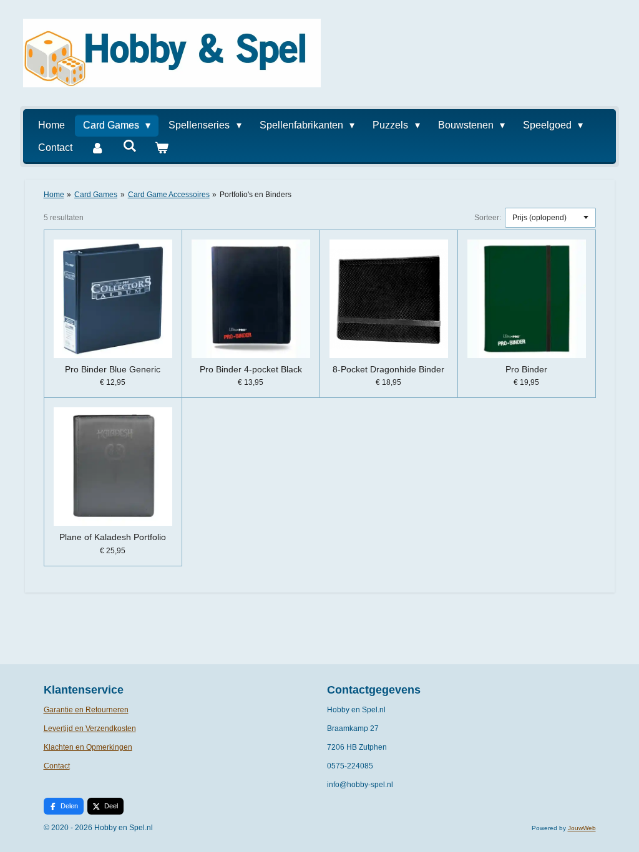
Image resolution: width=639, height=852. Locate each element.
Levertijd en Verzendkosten (90, 728)
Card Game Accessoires (169, 194)
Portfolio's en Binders (255, 194)
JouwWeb (582, 828)
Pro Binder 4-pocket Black (251, 369)
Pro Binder (526, 369)
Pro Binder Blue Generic (112, 369)
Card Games (95, 194)
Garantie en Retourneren (86, 709)
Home (54, 194)
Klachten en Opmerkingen (88, 747)
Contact (57, 766)
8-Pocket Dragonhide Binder (388, 369)
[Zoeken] (129, 146)
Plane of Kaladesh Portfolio (112, 537)
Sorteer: (487, 217)
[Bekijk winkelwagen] (162, 148)
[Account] (97, 148)
